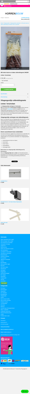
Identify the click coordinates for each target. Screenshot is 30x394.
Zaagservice (3, 245)
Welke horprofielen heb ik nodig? (7, 239)
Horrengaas (3, 270)
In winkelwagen (9, 89)
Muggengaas (3, 271)
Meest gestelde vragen (5, 264)
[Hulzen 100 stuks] (15, 215)
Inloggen (2, 17)
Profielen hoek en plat (5, 315)
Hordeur (2, 297)
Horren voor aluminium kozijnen (7, 248)
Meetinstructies (4, 247)
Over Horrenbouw (4, 250)
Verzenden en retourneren (6, 253)
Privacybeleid (3, 257)
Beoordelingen (3, 262)
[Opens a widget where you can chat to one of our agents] (25, 391)
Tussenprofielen (4, 303)
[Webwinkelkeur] (7, 345)
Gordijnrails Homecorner (5, 311)
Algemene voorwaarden (5, 259)
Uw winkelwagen (25, 17)
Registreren (7, 17)
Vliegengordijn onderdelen (15, 23)
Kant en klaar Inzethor (5, 298)
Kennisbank (3, 281)
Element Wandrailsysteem (6, 312)
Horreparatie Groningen (5, 244)
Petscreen (3, 305)
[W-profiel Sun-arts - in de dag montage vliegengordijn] (15, 194)
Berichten (3, 265)
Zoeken (28, 1)
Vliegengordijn (6, 23)
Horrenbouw (10, 108)
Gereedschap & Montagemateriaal (7, 308)
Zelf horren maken (4, 267)
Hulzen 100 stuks (4, 222)
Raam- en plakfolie (4, 309)
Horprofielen (3, 276)
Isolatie (2, 314)
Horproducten (3, 268)
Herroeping (3, 283)
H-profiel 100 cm (4, 181)
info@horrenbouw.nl (7, 332)
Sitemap (2, 279)
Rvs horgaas (3, 274)
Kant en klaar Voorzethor (6, 300)
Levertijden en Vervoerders (6, 251)
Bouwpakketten (4, 294)
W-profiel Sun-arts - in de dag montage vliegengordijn (11, 201)
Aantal (2, 82)
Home (2, 23)
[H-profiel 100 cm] (15, 173)
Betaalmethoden (4, 254)
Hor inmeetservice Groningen (6, 242)
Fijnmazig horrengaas (5, 273)
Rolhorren (3, 306)
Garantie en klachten (5, 256)
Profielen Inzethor (4, 302)
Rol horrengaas (4, 289)
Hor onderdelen (4, 292)
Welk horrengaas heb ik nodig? (7, 241)
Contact (2, 261)
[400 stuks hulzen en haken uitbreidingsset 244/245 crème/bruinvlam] (15, 48)
